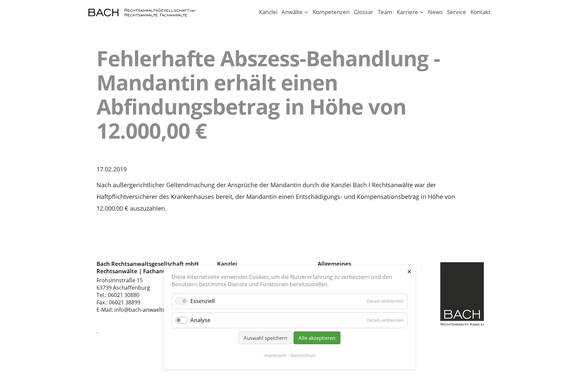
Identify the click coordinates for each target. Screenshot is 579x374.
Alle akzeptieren (317, 337)
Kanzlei (268, 12)
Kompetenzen (331, 12)
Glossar (363, 12)
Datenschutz (303, 355)
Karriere (407, 12)
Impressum (275, 355)
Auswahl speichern (265, 337)
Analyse (200, 320)
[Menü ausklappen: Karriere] (422, 12)
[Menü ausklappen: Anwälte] (306, 12)
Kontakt (480, 12)
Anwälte (292, 12)
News (435, 12)
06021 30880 (123, 295)
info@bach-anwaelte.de (143, 309)
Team (385, 12)
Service (456, 12)
